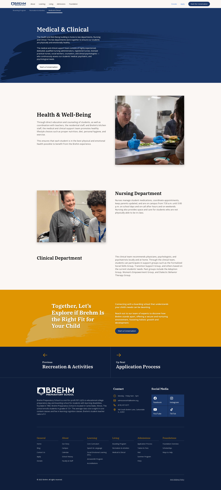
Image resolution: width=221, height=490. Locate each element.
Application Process (145, 444)
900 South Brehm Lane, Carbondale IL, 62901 (131, 410)
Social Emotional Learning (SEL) (96, 453)
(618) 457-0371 (123, 405)
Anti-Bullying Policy (177, 479)
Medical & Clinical (55, 10)
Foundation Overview (171, 444)
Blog (38, 448)
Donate (174, 4)
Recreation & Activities (37, 10)
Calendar (65, 452)
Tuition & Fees (143, 448)
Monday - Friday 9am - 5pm (128, 396)
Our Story (65, 444)
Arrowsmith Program (95, 459)
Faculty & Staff (67, 461)
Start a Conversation (49, 67)
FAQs (140, 461)
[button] (33, 4)
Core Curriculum (93, 444)
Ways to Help (168, 452)
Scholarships (167, 448)
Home (39, 444)
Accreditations (92, 463)
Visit (139, 452)
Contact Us (41, 452)
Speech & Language (94, 448)
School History (67, 456)
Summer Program (144, 456)
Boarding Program (19, 10)
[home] (18, 4)
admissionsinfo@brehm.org (128, 400)
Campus (65, 448)
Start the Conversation (199, 4)
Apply (183, 4)
